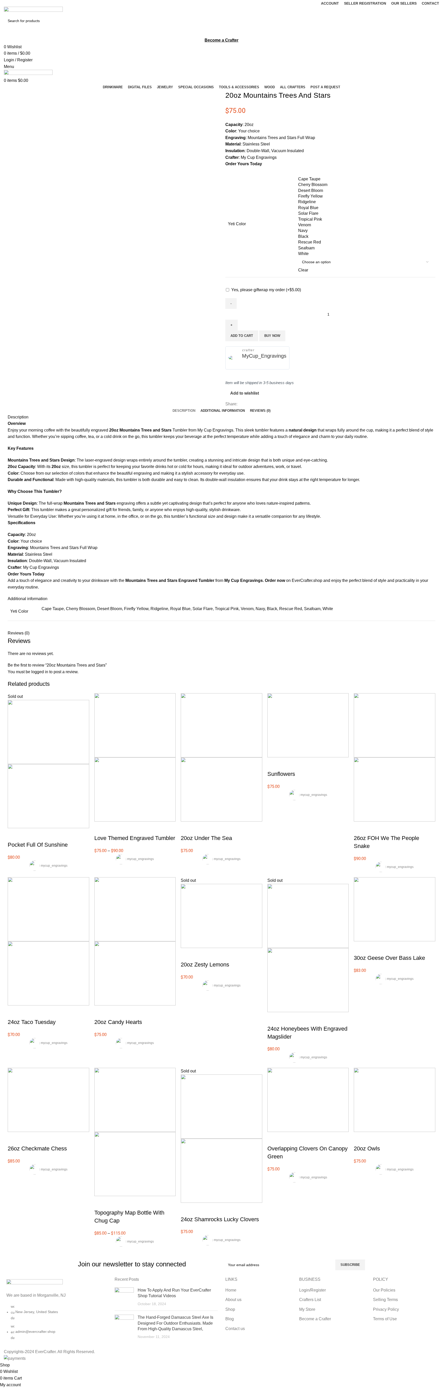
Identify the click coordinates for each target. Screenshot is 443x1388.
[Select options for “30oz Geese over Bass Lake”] (360, 947)
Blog (229, 1319)
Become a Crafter (315, 1319)
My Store (307, 1309)
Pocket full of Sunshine (38, 845)
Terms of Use (385, 1319)
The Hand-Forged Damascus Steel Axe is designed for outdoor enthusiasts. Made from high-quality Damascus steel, (175, 1323)
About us (233, 1299)
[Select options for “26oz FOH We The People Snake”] (360, 828)
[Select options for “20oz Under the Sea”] (187, 828)
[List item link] (55, 1325)
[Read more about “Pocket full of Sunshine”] (14, 834)
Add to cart (241, 336)
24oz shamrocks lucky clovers (220, 1219)
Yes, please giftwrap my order (266, 290)
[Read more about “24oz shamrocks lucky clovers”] (187, 1209)
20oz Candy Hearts (118, 1022)
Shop (230, 1309)
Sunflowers (281, 774)
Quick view (28, 834)
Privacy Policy (386, 1309)
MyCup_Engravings (264, 356)
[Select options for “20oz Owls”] (360, 1138)
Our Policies (384, 1290)
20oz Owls (367, 1148)
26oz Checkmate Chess (37, 1148)
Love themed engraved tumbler (134, 838)
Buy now (272, 336)
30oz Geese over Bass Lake (389, 958)
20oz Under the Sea (206, 838)
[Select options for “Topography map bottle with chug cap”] (100, 1202)
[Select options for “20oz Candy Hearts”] (100, 1011)
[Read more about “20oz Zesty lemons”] (187, 954)
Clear (303, 270)
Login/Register (312, 1290)
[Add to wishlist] (41, 834)
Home (230, 1290)
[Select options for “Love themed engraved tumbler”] (100, 828)
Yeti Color (237, 224)
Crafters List (310, 1299)
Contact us (235, 1328)
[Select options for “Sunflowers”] (273, 763)
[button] (14, 1138)
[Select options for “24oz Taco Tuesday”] (14, 1011)
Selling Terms (385, 1299)
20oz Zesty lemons (205, 964)
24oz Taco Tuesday (32, 1022)
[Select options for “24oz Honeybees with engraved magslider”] (273, 1018)
